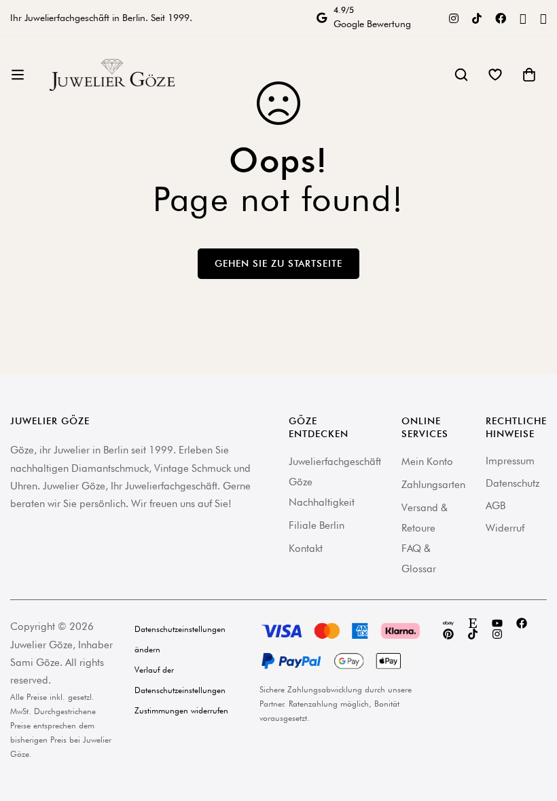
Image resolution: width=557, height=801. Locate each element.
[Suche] (461, 74)
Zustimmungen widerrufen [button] (181, 710)
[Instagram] (454, 16)
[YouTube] (523, 17)
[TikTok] (477, 16)
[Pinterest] (543, 17)
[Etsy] (472, 623)
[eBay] (448, 623)
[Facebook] (500, 16)
